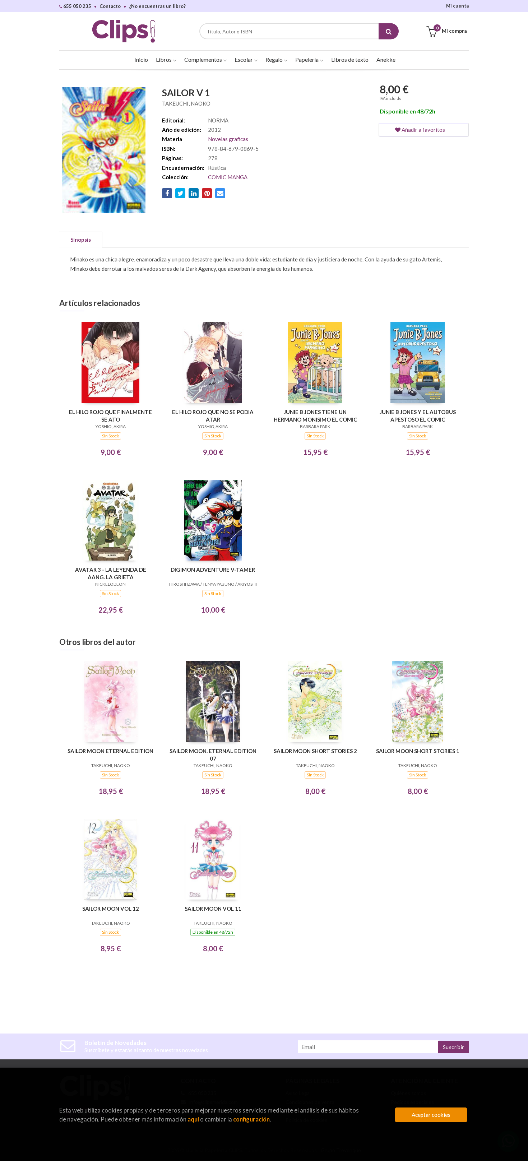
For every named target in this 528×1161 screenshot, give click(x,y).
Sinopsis (80, 239)
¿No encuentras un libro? (157, 6)
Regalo (274, 59)
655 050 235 (76, 6)
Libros (164, 59)
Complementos (203, 59)
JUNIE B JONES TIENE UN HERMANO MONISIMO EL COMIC (315, 416)
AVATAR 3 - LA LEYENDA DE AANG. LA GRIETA (110, 573)
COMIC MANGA (227, 177)
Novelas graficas (228, 139)
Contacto (110, 6)
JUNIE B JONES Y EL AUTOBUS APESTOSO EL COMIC (418, 416)
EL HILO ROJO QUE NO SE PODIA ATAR (213, 416)
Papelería (307, 59)
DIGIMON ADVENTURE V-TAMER (213, 569)
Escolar (244, 59)
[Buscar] (389, 31)
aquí (193, 1119)
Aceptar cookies (431, 1114)
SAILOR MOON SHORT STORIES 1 (417, 751)
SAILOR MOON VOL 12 (110, 908)
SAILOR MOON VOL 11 (213, 908)
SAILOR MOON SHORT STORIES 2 (315, 751)
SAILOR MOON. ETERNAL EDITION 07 (213, 755)
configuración (251, 1119)
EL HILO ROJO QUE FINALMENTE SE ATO (110, 416)
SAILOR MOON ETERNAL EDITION (110, 751)
